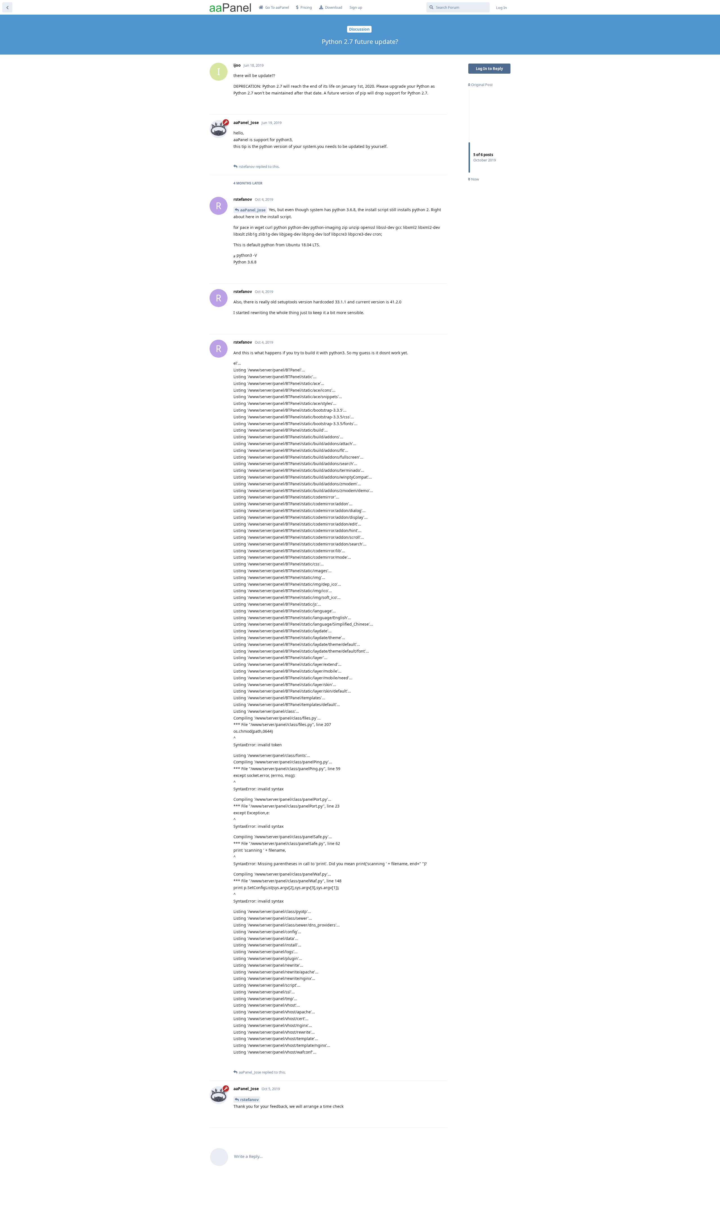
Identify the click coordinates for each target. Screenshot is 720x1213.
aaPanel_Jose (253, 210)
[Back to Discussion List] (7, 7)
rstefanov (249, 1099)
